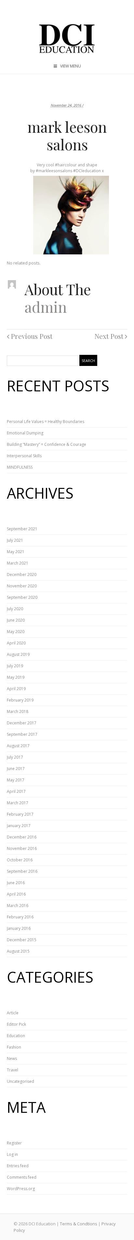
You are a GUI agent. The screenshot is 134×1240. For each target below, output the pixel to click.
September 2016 (22, 871)
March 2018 (17, 711)
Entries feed (18, 1166)
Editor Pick (16, 1024)
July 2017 (15, 757)
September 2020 (22, 597)
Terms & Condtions (78, 1224)
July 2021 (15, 540)
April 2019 (16, 688)
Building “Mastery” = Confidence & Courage (46, 444)
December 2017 (21, 723)
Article (13, 1013)
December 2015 (21, 940)
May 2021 (15, 551)
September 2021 (22, 529)
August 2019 (18, 654)
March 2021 (17, 563)
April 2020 (16, 643)
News (12, 1058)
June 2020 (16, 620)
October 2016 (20, 860)
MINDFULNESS (20, 467)
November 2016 (22, 848)
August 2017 (18, 746)
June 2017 (16, 768)
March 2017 (17, 803)
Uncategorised (20, 1081)
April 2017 (16, 791)
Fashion (14, 1047)
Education (16, 1035)
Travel (12, 1070)
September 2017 (22, 734)
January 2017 (19, 825)
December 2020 (21, 574)
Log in (12, 1154)
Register (14, 1143)
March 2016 (17, 905)
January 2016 (19, 928)
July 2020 (15, 609)
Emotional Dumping (25, 433)
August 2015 (18, 951)
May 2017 (15, 780)
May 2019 (15, 677)
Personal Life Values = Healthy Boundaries (45, 421)
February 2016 (20, 917)
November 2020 (22, 586)
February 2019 (20, 700)
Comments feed (21, 1177)
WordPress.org (21, 1188)
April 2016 (16, 894)
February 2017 (20, 814)
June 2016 (16, 882)
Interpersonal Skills (24, 456)
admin (45, 306)
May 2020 (15, 631)
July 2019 (15, 666)
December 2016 (21, 837)
